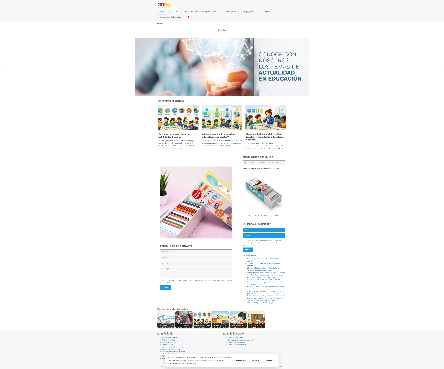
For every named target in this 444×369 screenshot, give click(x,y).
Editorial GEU (269, 12)
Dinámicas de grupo (169, 342)
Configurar (269, 360)
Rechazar (255, 360)
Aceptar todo (241, 360)
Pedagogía (172, 12)
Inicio (162, 12)
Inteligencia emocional (211, 12)
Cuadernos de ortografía (237, 345)
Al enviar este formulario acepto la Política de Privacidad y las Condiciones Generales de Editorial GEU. (262, 243)
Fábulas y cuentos (231, 12)
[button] (2, 66)
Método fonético (168, 345)
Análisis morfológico (169, 338)
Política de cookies (192, 363)
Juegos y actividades (251, 12)
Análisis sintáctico (168, 340)
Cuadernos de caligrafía (236, 342)
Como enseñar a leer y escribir (173, 347)
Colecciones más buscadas (170, 17)
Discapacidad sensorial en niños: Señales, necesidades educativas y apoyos (264, 137)
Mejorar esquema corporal (171, 349)
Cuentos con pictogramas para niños (241, 340)
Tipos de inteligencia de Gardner (173, 351)
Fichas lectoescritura (235, 338)
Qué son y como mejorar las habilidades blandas (174, 135)
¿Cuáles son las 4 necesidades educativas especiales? (219, 135)
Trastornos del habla (190, 12)
